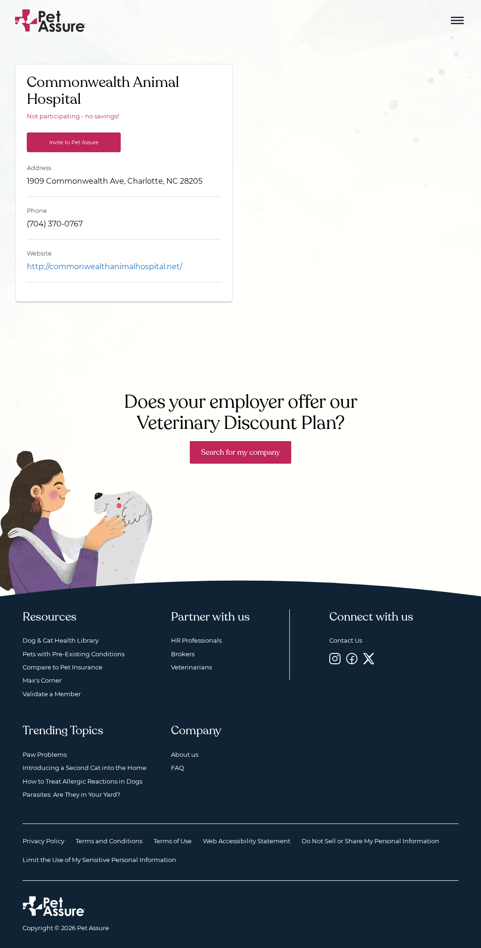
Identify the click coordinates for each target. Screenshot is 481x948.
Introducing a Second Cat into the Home (85, 767)
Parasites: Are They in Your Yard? (71, 794)
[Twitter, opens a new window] (368, 659)
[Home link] (54, 906)
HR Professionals (196, 640)
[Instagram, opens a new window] (335, 659)
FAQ (177, 767)
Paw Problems (45, 754)
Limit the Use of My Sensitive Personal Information (99, 859)
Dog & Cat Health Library (61, 640)
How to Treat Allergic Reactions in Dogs (82, 781)
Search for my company (240, 452)
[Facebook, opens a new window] (351, 659)
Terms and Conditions (109, 841)
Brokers (182, 654)
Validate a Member (52, 694)
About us (184, 754)
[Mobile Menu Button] (457, 20)
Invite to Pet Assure (74, 142)
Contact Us (345, 640)
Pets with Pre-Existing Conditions (73, 654)
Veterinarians (191, 667)
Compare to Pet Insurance (62, 667)
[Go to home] (50, 20)
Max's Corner (42, 680)
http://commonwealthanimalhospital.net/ (104, 266)
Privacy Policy (43, 841)
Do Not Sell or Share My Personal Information (370, 841)
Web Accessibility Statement (246, 841)
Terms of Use (173, 841)
